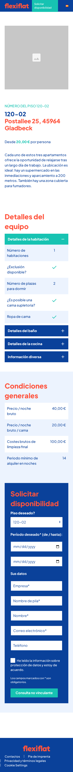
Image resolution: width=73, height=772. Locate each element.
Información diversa (24, 357)
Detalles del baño (22, 331)
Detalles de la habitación (28, 239)
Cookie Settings (15, 765)
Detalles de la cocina (25, 344)
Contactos (12, 756)
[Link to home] (18, 6)
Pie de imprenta (39, 756)
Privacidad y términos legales (25, 760)
